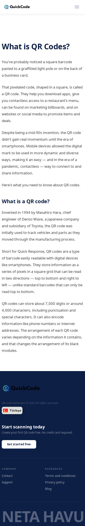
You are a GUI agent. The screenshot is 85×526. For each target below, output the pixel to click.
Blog (48, 489)
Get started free (19, 444)
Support (7, 482)
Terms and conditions (60, 476)
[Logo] (17, 6)
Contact (7, 476)
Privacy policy (55, 482)
